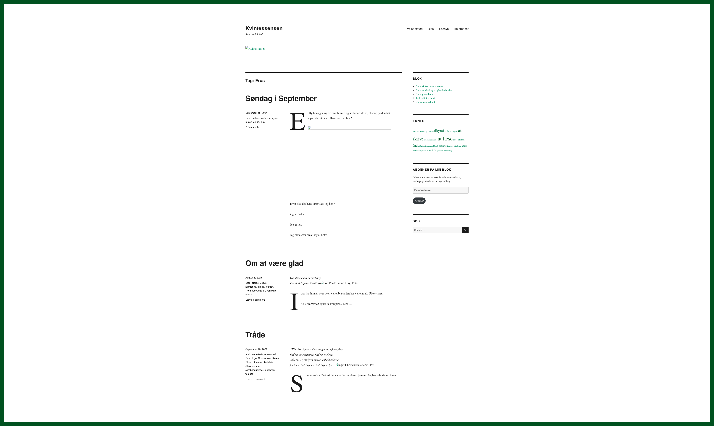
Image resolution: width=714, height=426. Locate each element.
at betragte (422, 146)
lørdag (261, 286)
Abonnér (419, 200)
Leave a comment (255, 299)
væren (248, 294)
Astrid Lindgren (454, 146)
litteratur (258, 362)
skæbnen (270, 370)
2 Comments (252, 127)
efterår (259, 354)
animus (427, 139)
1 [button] (322, 282)
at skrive (250, 354)
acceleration (458, 139)
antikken (416, 150)
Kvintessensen (264, 28)
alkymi (438, 130)
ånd (415, 145)
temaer (249, 373)
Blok (431, 29)
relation (269, 286)
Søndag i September (281, 98)
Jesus (263, 282)
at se (429, 150)
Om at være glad (274, 262)
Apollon (423, 150)
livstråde (268, 362)
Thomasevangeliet (255, 290)
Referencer (461, 29)
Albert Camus (418, 131)
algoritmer (428, 131)
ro (258, 122)
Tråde (255, 334)
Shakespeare (252, 366)
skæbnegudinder (254, 370)
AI (433, 150)
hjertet (263, 118)
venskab (271, 290)
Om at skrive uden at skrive (429, 86)
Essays (444, 29)
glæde (255, 282)
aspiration (443, 145)
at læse (445, 138)
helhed (255, 118)
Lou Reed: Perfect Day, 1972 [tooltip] (340, 283)
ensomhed (270, 354)
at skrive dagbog (451, 131)
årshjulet (433, 139)
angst (464, 145)
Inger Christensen (261, 358)
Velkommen (415, 29)
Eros (247, 118)
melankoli (250, 122)
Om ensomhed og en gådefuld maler (434, 90)
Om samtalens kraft (425, 101)
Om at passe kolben (425, 94)
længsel (273, 118)
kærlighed (250, 286)
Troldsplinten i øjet (425, 98)
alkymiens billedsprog (443, 150)
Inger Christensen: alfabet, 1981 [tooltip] (357, 365)
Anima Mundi (432, 146)
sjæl (263, 122)
